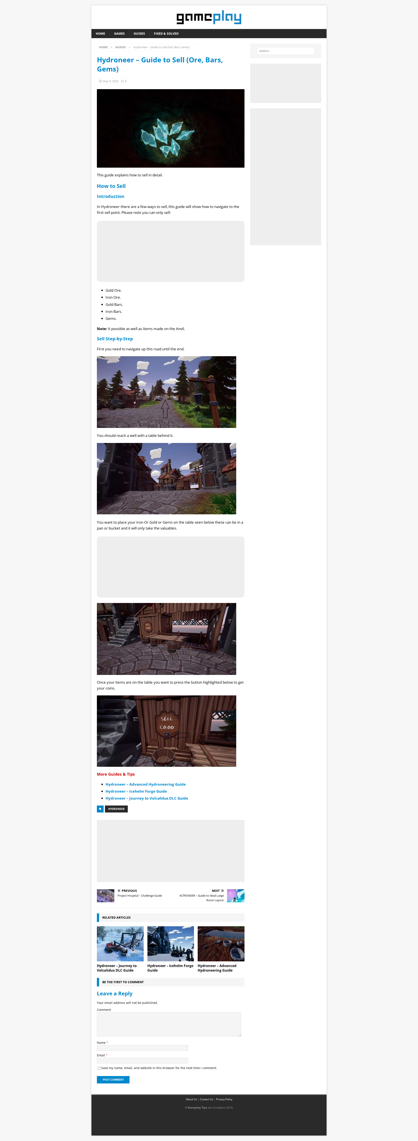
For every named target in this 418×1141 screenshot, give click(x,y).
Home (100, 33)
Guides (139, 33)
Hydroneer (116, 809)
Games (119, 33)
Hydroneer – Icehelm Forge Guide (136, 791)
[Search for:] (286, 51)
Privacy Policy (224, 1099)
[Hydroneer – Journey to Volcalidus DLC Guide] (120, 943)
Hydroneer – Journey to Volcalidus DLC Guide (147, 798)
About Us (191, 1099)
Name (101, 1043)
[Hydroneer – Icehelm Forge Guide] (170, 943)
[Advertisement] (170, 850)
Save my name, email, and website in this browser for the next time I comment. (159, 1068)
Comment (104, 1010)
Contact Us (206, 1099)
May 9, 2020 (110, 81)
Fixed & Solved (166, 33)
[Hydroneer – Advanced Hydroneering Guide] (221, 943)
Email (101, 1055)
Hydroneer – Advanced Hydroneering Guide (146, 784)
